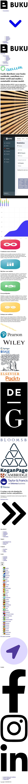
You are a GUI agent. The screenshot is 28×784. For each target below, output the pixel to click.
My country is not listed (5, 636)
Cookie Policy (6, 779)
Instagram (5, 557)
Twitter (4, 559)
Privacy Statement (7, 778)
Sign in (6, 65)
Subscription (5, 42)
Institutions (8, 37)
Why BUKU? (6, 55)
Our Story (5, 41)
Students (7, 36)
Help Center (5, 542)
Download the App (7, 541)
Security (5, 544)
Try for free (3, 53)
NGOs (7, 40)
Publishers (8, 39)
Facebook (5, 556)
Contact (4, 551)
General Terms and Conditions (9, 777)
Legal (4, 550)
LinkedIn (5, 560)
